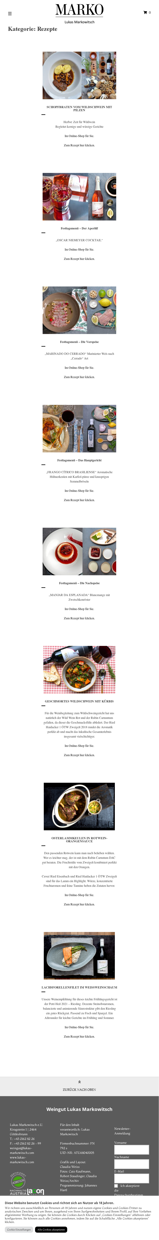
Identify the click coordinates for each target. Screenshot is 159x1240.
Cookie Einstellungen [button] (19, 1229)
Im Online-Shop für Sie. (79, 136)
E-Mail (119, 1171)
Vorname (120, 1143)
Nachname (121, 1157)
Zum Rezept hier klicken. (79, 145)
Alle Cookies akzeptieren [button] (51, 1229)
